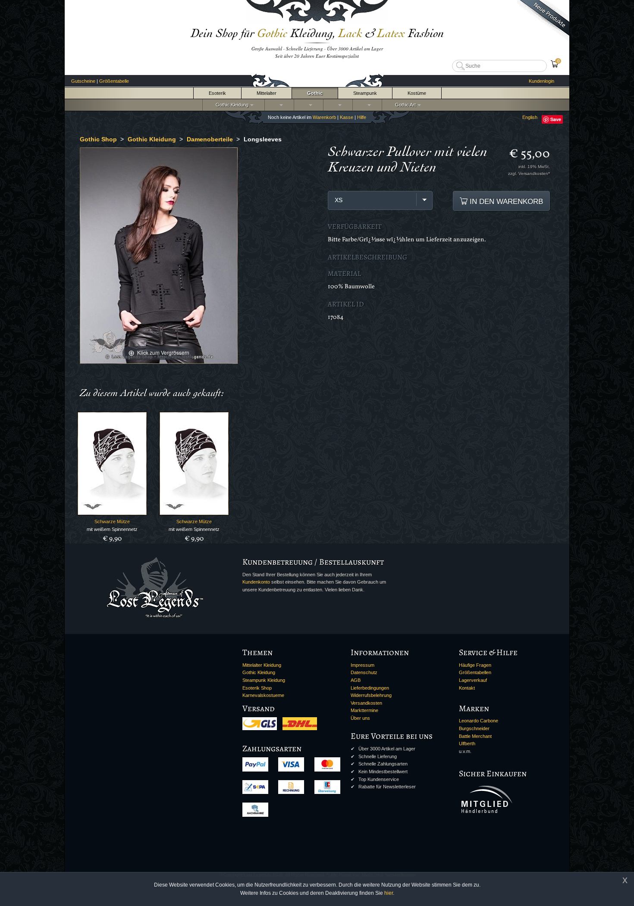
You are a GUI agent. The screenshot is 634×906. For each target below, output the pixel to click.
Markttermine (364, 710)
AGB (356, 680)
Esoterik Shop (257, 687)
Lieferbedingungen (370, 687)
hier (388, 893)
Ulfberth (467, 743)
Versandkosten (366, 703)
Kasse (346, 117)
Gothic (315, 93)
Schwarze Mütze (112, 521)
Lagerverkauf (473, 680)
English (529, 117)
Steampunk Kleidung (263, 680)
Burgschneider (474, 728)
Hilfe (361, 117)
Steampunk (365, 93)
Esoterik (217, 93)
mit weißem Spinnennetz (112, 529)
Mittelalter (266, 93)
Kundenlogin (541, 81)
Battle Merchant (475, 736)
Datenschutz (364, 672)
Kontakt (467, 687)
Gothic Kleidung (230, 104)
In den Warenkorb (505, 201)
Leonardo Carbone (478, 720)
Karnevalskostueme (263, 695)
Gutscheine (83, 81)
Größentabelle (114, 81)
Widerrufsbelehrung (371, 695)
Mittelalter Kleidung (261, 665)
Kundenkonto (256, 581)
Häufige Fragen (475, 665)
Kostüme (417, 93)
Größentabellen (475, 672)
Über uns (360, 718)
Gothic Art (404, 104)
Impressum (362, 665)
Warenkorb (324, 117)
